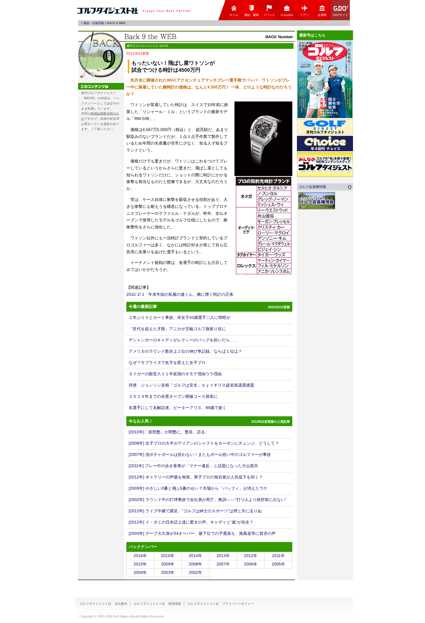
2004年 (140, 572)
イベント (269, 14)
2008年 (195, 564)
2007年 (223, 564)
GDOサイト (340, 14)
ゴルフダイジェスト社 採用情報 (157, 603)
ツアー (304, 14)
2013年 (223, 555)
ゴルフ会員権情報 (312, 187)
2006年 (250, 564)
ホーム (234, 14)
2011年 (278, 555)
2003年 (167, 572)
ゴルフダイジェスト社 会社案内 (103, 603)
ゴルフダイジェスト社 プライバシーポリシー (220, 603)
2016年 (140, 555)
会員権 (322, 14)
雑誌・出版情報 (94, 23)
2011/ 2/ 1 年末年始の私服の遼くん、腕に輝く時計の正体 (179, 294)
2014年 (195, 555)
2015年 (167, 555)
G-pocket (287, 14)
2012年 (250, 555)
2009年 (167, 564)
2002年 (195, 572)
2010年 (140, 564)
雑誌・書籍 (251, 14)
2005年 (278, 564)
